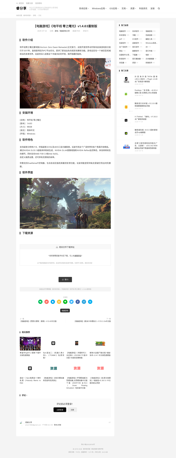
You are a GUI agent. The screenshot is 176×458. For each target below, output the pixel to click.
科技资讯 (143, 8)
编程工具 (151, 39)
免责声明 (100, 449)
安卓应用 (83, 8)
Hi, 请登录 (20, 3)
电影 (149, 55)
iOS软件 (137, 39)
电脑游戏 (65, 311)
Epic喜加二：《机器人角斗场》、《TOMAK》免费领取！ (53, 355)
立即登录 (60, 410)
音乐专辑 (151, 51)
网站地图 (94, 449)
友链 (152, 8)
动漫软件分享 (125, 55)
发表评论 (77, 256)
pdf (122, 39)
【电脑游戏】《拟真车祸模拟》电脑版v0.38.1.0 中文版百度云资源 (100, 380)
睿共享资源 (27, 15)
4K (148, 47)
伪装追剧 (151, 35)
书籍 (135, 35)
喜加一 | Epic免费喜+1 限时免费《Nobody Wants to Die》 (30, 380)
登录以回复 (57, 425)
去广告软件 (125, 47)
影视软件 (124, 59)
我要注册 (29, 3)
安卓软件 (137, 31)
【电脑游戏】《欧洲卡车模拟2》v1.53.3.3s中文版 (92, 321)
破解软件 (137, 51)
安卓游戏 (124, 35)
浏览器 (123, 63)
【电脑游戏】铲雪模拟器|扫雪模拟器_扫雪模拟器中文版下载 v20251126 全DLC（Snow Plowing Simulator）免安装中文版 (76, 383)
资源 (132, 8)
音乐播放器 (138, 59)
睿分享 (21, 8)
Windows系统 (152, 43)
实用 (124, 8)
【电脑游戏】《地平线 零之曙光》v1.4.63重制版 (65, 26)
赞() (65, 279)
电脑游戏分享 (65, 31)
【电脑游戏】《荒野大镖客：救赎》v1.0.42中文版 (38, 321)
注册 (72, 410)
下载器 (136, 55)
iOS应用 (113, 8)
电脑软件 (124, 31)
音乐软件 (137, 47)
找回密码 (38, 3)
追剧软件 (137, 43)
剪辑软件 (150, 63)
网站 (122, 51)
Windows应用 (98, 8)
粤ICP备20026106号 (88, 444)
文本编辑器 (151, 59)
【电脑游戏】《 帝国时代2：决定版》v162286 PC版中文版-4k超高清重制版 (76, 355)
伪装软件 (124, 43)
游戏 (34, 15)
